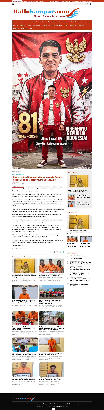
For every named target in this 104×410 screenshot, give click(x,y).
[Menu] (13, 4)
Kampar (15, 25)
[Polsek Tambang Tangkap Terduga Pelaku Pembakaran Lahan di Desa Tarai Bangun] (25, 369)
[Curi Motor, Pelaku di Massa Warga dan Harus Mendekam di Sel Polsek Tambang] (51, 369)
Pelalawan (81, 25)
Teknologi (73, 22)
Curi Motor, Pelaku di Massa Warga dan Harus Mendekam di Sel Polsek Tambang (50, 378)
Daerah (87, 22)
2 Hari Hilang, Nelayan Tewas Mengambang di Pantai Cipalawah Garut (80, 268)
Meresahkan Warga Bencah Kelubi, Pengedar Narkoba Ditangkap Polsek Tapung (51, 353)
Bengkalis (22, 25)
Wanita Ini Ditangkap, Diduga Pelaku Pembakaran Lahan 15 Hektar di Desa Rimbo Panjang (24, 275)
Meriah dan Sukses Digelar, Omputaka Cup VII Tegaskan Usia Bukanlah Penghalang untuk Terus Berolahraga (51, 302)
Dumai (29, 25)
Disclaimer (76, 404)
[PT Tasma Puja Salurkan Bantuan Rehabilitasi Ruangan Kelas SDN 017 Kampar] (25, 345)
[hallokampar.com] (46, 13)
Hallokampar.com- (18, 187)
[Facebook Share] (51, 252)
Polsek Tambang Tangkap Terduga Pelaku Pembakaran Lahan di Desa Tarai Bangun (24, 378)
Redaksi (17, 182)
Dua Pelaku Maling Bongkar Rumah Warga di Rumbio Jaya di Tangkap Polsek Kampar (24, 301)
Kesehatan (23, 22)
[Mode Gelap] (91, 4)
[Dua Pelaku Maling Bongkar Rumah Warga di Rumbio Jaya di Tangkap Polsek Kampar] (25, 292)
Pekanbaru (73, 25)
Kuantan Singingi (57, 25)
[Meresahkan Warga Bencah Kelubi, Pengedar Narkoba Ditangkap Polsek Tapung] (51, 345)
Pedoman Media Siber (65, 404)
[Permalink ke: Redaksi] (13, 183)
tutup (53, 409)
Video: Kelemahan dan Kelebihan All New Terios (80, 285)
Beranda (27, 404)
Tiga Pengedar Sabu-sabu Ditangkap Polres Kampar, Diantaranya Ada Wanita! (42, 1)
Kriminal (42, 22)
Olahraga (80, 22)
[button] (87, 4)
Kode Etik (55, 404)
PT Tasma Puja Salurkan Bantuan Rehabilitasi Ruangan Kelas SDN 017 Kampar (24, 353)
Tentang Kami (35, 404)
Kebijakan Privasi (46, 404)
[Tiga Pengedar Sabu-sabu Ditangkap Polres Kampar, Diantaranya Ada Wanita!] (51, 266)
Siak (31, 28)
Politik (48, 22)
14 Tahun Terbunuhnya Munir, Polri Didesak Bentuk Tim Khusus (79, 274)
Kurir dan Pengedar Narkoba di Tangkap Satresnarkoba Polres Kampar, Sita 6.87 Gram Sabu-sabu (23, 328)
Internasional (56, 22)
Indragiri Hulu (46, 25)
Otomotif (32, 22)
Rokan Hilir (16, 28)
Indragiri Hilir (36, 25)
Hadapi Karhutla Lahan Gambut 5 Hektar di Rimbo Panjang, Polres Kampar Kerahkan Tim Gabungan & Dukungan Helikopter (51, 328)
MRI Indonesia (64, 406)
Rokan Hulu (24, 28)
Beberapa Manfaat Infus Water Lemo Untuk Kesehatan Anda (80, 257)
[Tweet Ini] (54, 252)
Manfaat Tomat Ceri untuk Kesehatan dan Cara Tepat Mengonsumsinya (80, 279)
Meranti (66, 25)
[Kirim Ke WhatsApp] (63, 252)
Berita (15, 22)
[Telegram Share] (60, 252)
